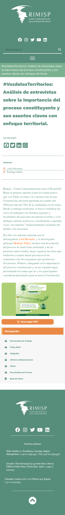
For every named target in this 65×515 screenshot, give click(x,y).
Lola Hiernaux (27, 239)
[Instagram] (26, 39)
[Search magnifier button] (59, 49)
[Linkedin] (45, 39)
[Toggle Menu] (32, 58)
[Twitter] (32, 39)
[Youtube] (39, 39)
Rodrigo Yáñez (22, 243)
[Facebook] (20, 39)
